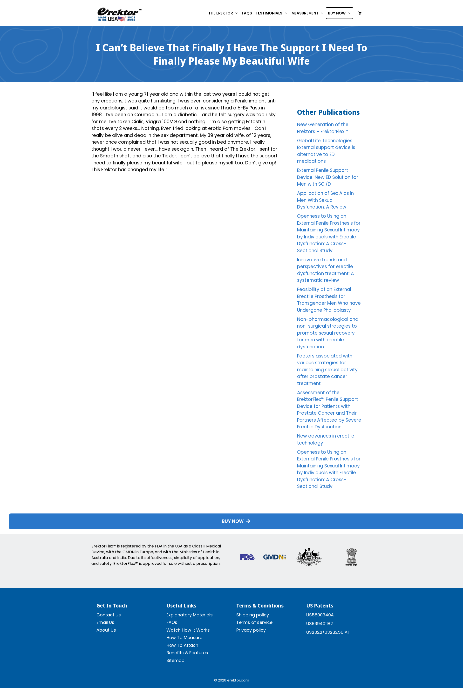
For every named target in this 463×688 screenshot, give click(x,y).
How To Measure (184, 637)
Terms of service (254, 622)
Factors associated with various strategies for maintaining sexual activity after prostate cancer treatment (327, 370)
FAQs (247, 13)
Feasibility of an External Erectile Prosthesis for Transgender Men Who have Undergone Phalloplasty (329, 299)
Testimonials (269, 13)
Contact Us (108, 615)
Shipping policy (252, 615)
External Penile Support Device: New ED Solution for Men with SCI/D (327, 177)
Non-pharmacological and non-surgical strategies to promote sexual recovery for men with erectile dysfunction (327, 333)
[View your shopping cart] (360, 13)
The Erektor (220, 13)
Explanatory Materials (189, 615)
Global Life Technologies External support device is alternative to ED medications (326, 151)
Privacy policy (251, 630)
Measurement (305, 13)
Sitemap (175, 660)
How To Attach (182, 645)
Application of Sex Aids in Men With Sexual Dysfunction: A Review (325, 200)
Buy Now (337, 13)
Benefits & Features (187, 653)
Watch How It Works (188, 630)
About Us (106, 630)
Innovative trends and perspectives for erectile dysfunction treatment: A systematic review (325, 270)
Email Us (105, 622)
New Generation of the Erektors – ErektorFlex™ (322, 128)
